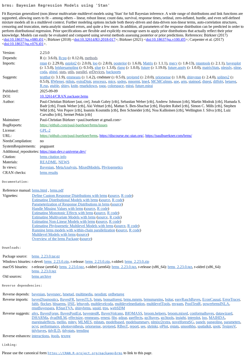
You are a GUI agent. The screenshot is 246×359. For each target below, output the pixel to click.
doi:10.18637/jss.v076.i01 (23, 44)
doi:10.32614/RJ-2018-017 (94, 39)
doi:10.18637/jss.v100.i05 (165, 39)
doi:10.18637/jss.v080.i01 (23, 39)
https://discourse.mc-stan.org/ (121, 136)
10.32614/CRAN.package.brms (64, 96)
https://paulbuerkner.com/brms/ (168, 136)
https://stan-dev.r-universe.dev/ (63, 151)
